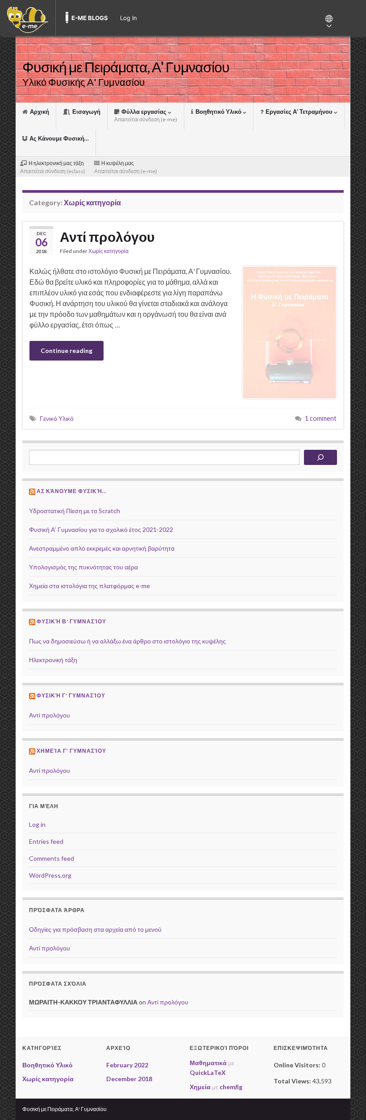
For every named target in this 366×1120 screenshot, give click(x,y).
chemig (231, 1087)
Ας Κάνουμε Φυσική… (58, 138)
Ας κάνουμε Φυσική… (72, 491)
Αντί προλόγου (107, 236)
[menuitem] (27, 18)
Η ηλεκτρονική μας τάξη (52, 167)
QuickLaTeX (208, 1072)
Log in (37, 824)
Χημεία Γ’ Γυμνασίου (71, 750)
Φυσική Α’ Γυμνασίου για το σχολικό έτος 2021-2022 (101, 529)
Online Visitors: (298, 1065)
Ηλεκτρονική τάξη (53, 660)
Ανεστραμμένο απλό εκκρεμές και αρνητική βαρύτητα (102, 548)
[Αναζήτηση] (320, 457)
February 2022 (127, 1065)
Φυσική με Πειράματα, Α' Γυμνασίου (125, 66)
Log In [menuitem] (128, 17)
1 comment (321, 418)
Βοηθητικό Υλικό (218, 111)
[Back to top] (346, 1100)
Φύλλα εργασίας (145, 115)
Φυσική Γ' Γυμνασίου (71, 695)
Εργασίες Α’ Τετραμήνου (299, 111)
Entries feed (46, 841)
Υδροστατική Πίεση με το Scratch (74, 510)
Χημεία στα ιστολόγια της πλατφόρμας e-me (89, 585)
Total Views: (293, 1081)
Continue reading (66, 350)
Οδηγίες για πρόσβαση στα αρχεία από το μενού (95, 929)
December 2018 (129, 1079)
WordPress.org (50, 875)
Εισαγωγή (85, 111)
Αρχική (39, 111)
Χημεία (200, 1087)
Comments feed (51, 858)
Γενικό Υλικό (57, 418)
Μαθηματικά (208, 1062)
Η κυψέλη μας (125, 167)
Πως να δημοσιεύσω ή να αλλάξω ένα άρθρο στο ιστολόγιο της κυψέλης (127, 641)
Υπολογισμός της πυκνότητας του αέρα (83, 567)
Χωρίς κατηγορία (108, 251)
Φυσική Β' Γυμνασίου (71, 621)
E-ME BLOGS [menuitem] (89, 17)
